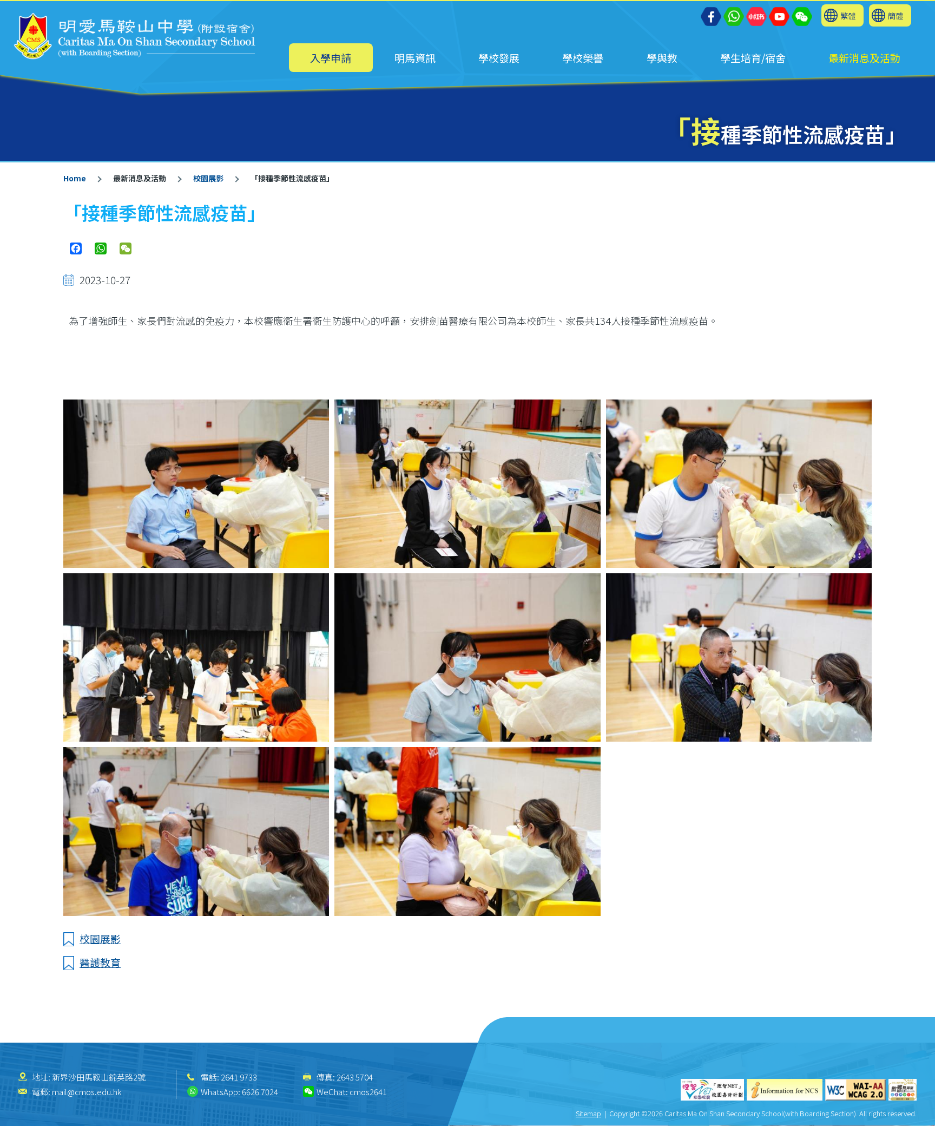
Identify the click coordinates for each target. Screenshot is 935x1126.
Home (74, 178)
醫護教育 (100, 962)
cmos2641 (368, 1091)
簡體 (895, 15)
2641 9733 (239, 1077)
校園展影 (208, 178)
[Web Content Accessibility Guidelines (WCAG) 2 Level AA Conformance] (855, 1090)
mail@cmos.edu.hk (86, 1091)
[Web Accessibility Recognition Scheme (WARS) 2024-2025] (902, 1090)
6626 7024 (260, 1091)
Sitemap (588, 1113)
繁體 (847, 15)
